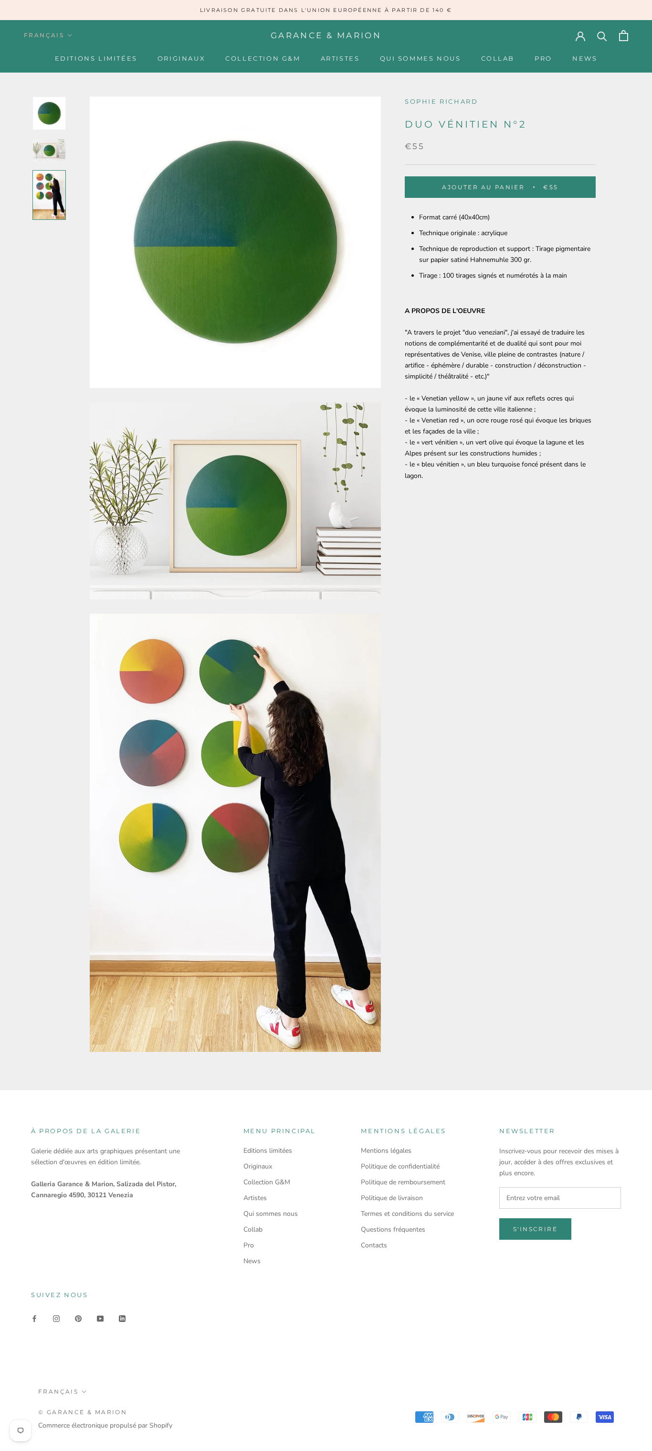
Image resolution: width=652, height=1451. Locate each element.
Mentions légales (386, 1150)
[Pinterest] (78, 1318)
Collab (498, 58)
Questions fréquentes (393, 1229)
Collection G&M (262, 58)
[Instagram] (56, 1318)
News (584, 58)
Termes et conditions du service (407, 1213)
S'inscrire (535, 1229)
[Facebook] (34, 1318)
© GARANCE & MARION (82, 1412)
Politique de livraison (392, 1197)
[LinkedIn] (122, 1318)
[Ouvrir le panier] (623, 35)
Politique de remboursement (403, 1182)
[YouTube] (100, 1318)
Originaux (181, 58)
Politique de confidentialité (400, 1166)
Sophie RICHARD (441, 101)
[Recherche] (602, 36)
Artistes (340, 58)
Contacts (374, 1245)
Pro (543, 58)
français (44, 35)
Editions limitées (96, 58)
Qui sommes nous (420, 58)
